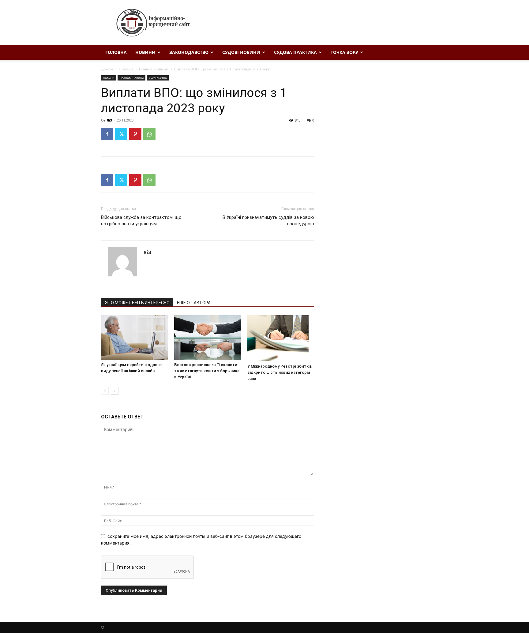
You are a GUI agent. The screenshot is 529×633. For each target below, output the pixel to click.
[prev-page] (105, 391)
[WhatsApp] (149, 134)
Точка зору (344, 52)
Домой (107, 69)
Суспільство (158, 78)
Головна (116, 52)
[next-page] (114, 391)
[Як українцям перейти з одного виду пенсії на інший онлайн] (134, 337)
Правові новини (153, 69)
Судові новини (241, 52)
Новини (145, 52)
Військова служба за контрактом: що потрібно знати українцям (141, 221)
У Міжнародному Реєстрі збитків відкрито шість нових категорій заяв (279, 372)
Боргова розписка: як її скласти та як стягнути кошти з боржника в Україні (206, 370)
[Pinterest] (135, 134)
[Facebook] (107, 134)
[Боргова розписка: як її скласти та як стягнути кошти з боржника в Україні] (207, 337)
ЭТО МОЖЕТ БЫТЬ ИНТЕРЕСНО (137, 302)
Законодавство (188, 52)
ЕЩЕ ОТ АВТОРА (194, 302)
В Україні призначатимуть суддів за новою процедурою (268, 221)
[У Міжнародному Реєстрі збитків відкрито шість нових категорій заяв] (280, 338)
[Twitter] (121, 134)
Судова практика (295, 52)
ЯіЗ (109, 120)
